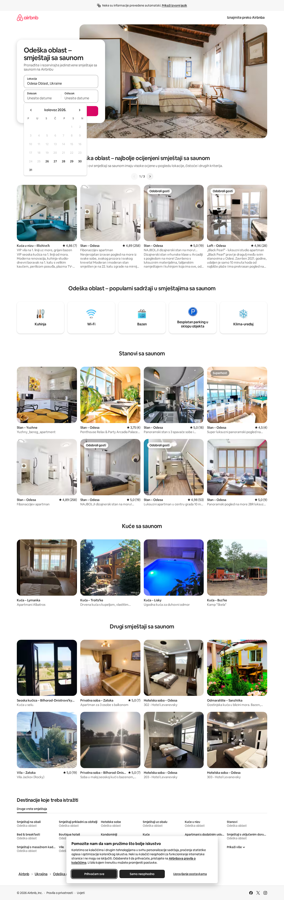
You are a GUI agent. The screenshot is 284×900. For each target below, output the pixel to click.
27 (55, 161)
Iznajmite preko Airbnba (246, 17)
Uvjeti (81, 893)
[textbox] (42, 98)
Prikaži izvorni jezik (174, 5)
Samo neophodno (142, 874)
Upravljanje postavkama (190, 874)
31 (30, 170)
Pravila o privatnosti (59, 893)
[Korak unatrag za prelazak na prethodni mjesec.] (31, 110)
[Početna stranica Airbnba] (27, 17)
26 (47, 161)
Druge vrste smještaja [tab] (32, 809)
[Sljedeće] (150, 176)
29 (71, 161)
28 (63, 161)
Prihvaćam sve (94, 874)
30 (80, 161)
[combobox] (61, 83)
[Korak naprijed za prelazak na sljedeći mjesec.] (79, 110)
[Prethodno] (134, 176)
